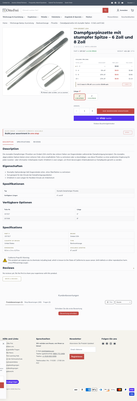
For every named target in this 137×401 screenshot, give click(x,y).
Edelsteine (56, 17)
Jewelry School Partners (19, 3)
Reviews (37, 142)
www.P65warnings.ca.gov (18, 263)
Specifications (23, 142)
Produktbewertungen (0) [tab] (14, 302)
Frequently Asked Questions (37, 3)
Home (5, 23)
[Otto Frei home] (11, 10)
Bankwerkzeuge (42, 23)
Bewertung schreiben (68, 313)
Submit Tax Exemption (56, 3)
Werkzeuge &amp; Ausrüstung (22, 23)
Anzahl (77, 106)
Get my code (65, 385)
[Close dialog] (83, 344)
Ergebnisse (32, 17)
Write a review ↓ (12, 279)
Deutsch (130, 3)
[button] (122, 10)
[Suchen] (105, 10)
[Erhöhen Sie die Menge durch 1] (92, 111)
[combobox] (62, 10)
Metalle (44, 17)
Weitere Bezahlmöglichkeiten (104, 124)
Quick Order (68, 3)
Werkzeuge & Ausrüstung (13, 17)
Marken (89, 17)
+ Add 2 (127, 84)
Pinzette (54, 23)
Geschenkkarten (127, 17)
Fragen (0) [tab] (47, 302)
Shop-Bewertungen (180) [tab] (33, 302)
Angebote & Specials (73, 17)
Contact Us (6, 3)
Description (8, 142)
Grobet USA (83, 28)
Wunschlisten (112, 17)
